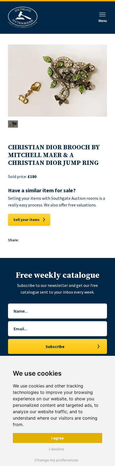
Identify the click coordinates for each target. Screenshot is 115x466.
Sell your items (26, 219)
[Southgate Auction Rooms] (22, 17)
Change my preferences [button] (56, 460)
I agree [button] (57, 438)
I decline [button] (56, 449)
